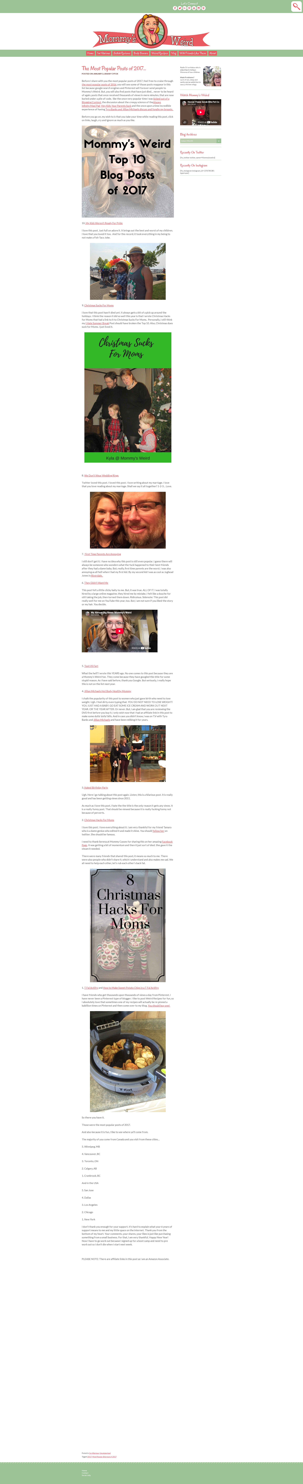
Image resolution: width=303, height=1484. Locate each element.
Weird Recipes (160, 53)
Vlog (173, 53)
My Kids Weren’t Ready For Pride (104, 223)
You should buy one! (159, 1005)
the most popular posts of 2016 (99, 84)
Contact (85, 1473)
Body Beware (141, 53)
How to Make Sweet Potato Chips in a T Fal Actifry (131, 987)
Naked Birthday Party (96, 787)
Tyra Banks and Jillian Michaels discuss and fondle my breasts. (139, 109)
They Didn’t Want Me (96, 582)
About (213, 53)
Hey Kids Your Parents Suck (116, 105)
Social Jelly (86, 1475)
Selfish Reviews (122, 53)
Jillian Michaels (101, 719)
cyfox (115, 74)
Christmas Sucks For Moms (99, 305)
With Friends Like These (193, 53)
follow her (158, 830)
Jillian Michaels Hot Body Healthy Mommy (107, 691)
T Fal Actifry (91, 987)
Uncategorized (105, 1453)
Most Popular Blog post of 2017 (104, 1456)
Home (90, 53)
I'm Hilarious (94, 1453)
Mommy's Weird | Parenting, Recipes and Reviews (151, 31)
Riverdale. (97, 575)
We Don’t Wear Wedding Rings (101, 475)
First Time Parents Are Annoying (102, 553)
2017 (89, 1456)
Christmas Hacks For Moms (99, 819)
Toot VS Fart (91, 665)
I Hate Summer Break (97, 323)
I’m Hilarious (103, 53)
